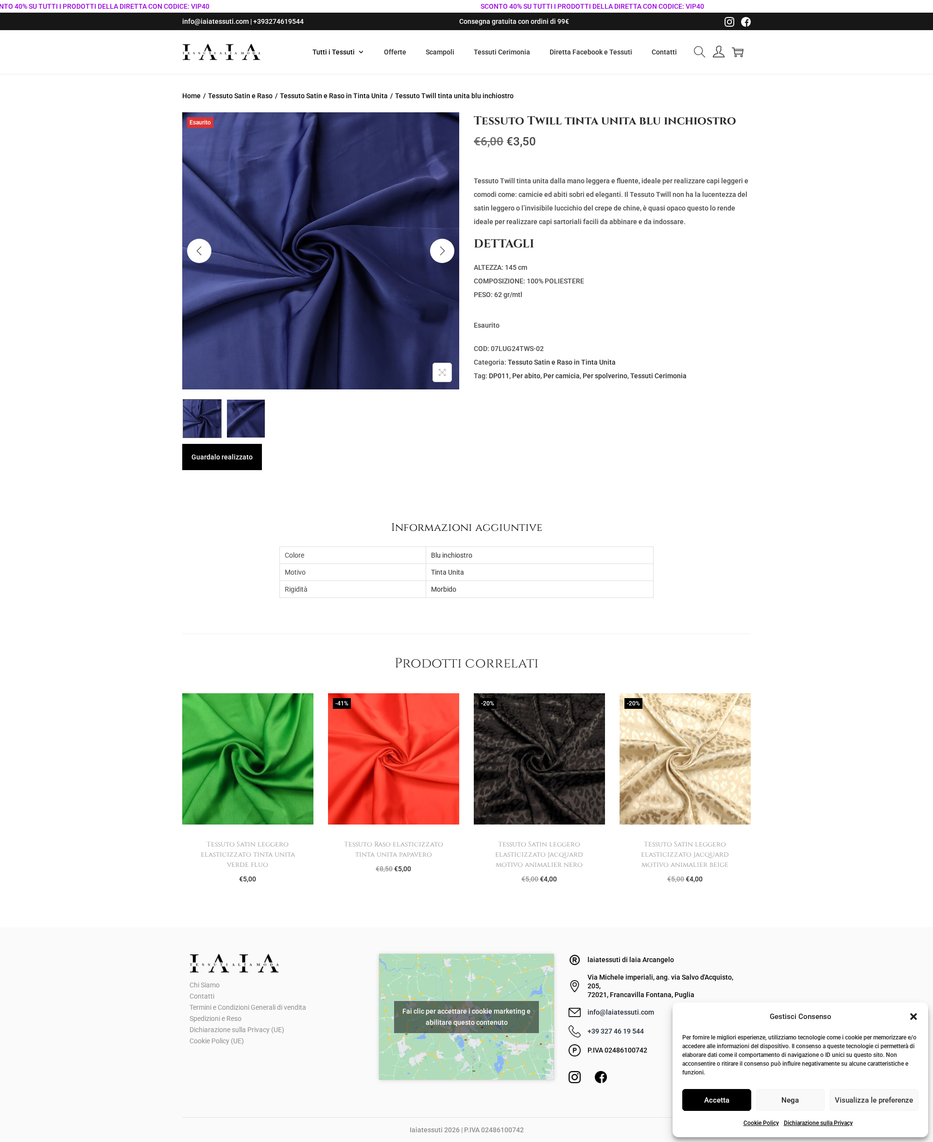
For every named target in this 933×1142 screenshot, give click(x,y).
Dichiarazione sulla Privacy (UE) (237, 1030)
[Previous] (199, 251)
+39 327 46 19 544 (615, 1031)
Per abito (526, 376)
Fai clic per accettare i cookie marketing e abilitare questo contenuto (466, 1016)
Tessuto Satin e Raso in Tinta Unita (334, 96)
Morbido (443, 589)
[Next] (442, 251)
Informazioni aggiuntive (466, 527)
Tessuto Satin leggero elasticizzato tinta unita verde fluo (248, 854)
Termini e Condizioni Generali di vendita (248, 1007)
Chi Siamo (205, 985)
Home (191, 96)
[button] (913, 1016)
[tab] (466, 527)
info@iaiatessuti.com (215, 21)
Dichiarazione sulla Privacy (818, 1123)
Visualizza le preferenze (874, 1100)
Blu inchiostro (451, 555)
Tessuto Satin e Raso (240, 96)
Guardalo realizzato (222, 457)
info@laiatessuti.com (620, 1012)
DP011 (499, 376)
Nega (790, 1100)
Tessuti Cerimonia (658, 376)
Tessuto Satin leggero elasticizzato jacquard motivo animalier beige (685, 854)
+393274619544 (278, 21)
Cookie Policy (761, 1123)
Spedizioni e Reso (216, 1018)
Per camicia (561, 376)
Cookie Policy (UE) (217, 1041)
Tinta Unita (447, 572)
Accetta (716, 1100)
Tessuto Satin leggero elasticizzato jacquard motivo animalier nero (539, 854)
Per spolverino (605, 376)
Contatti (202, 996)
